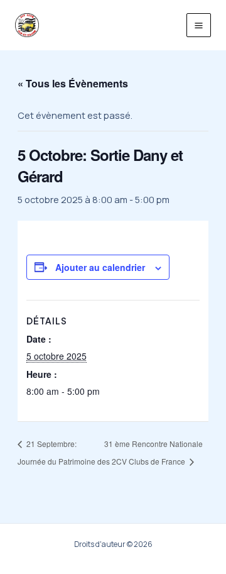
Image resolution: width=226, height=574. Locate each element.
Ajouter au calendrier (100, 267)
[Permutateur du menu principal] (198, 25)
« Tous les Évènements (73, 83)
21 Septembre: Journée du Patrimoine (56, 452)
